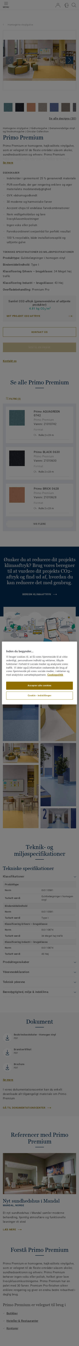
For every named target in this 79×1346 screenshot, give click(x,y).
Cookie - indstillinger (39, 695)
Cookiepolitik (55, 675)
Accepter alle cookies (39, 685)
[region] (39, 673)
